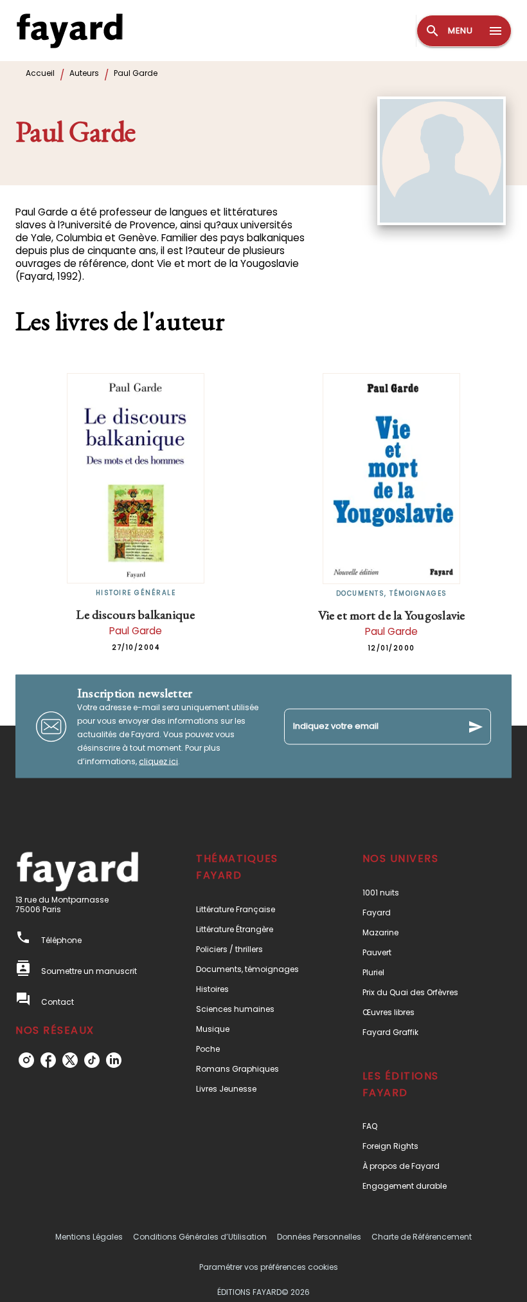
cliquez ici (158, 761)
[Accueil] (69, 30)
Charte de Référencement (421, 1236)
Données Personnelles (319, 1236)
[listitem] (26, 1060)
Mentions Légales (89, 1236)
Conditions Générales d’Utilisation (200, 1236)
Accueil (40, 73)
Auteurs (84, 73)
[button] (255, 909)
